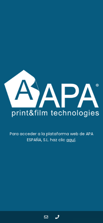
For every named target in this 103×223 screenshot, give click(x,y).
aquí (70, 140)
